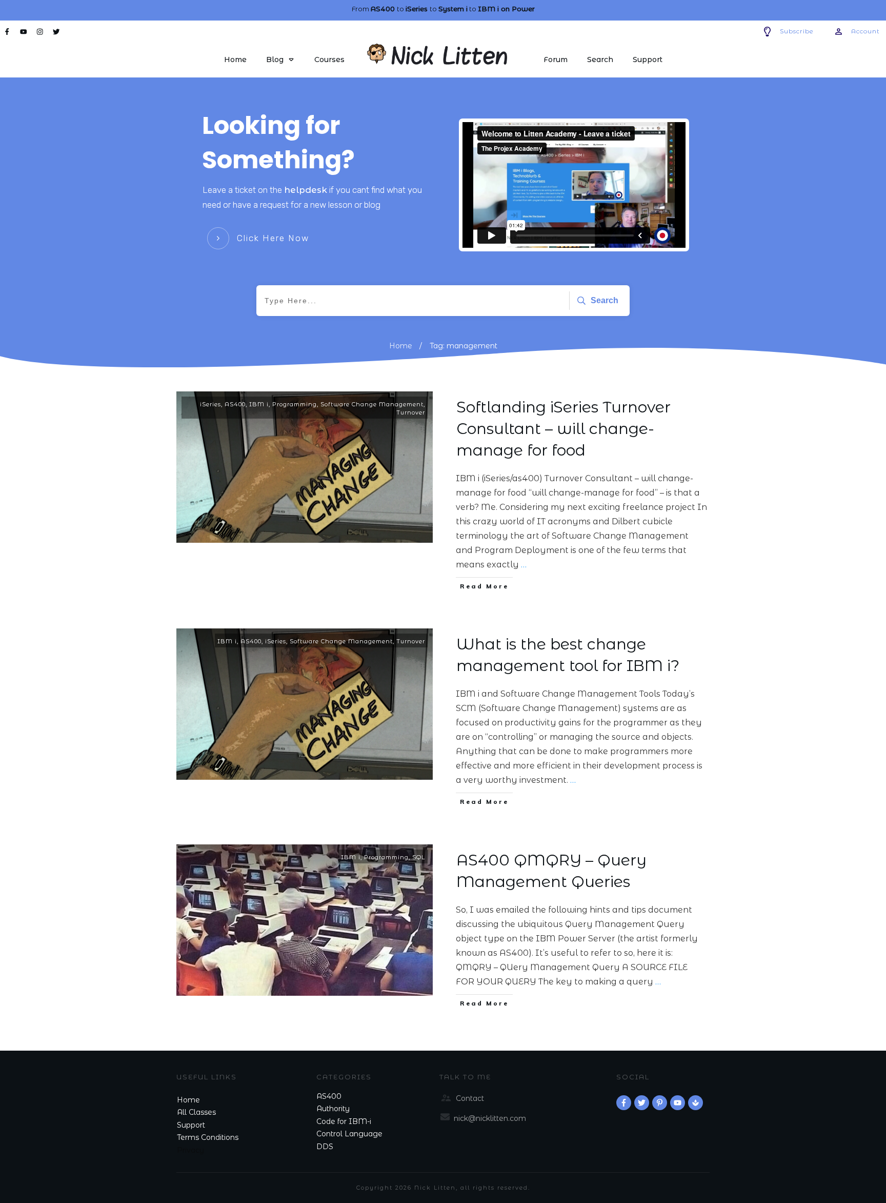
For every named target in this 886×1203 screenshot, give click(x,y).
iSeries (210, 404)
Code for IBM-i (343, 1121)
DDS (324, 1146)
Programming (294, 404)
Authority (333, 1108)
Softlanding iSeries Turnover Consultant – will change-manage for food (563, 429)
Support (191, 1125)
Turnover (410, 412)
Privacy (190, 1150)
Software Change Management (372, 404)
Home (188, 1100)
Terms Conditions (207, 1137)
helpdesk (305, 190)
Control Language (349, 1133)
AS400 (235, 404)
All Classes (196, 1112)
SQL (418, 857)
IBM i (259, 404)
